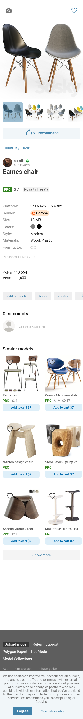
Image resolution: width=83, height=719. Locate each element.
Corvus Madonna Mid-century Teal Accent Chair (62, 395)
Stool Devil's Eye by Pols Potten (62, 462)
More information (53, 711)
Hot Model (39, 651)
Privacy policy (47, 669)
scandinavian (17, 296)
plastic (63, 296)
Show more (41, 555)
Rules (37, 644)
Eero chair (10, 395)
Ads (5, 669)
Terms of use (23, 669)
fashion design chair (18, 462)
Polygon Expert (15, 651)
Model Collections (17, 659)
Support (51, 644)
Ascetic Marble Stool (18, 529)
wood (43, 296)
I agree (23, 711)
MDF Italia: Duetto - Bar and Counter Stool (62, 529)
